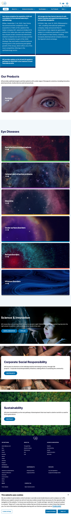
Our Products (54, 9)
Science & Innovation (27, 9)
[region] (35, 503)
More (63, 9)
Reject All (63, 511)
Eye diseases (42, 9)
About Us (14, 9)
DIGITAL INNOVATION (9, 331)
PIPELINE (23, 331)
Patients (66, 6)
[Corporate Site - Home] (4, 3)
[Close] (68, 495)
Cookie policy (57, 506)
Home (5, 9)
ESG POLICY (9, 419)
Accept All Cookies (51, 511)
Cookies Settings (7, 511)
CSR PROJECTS (10, 373)
